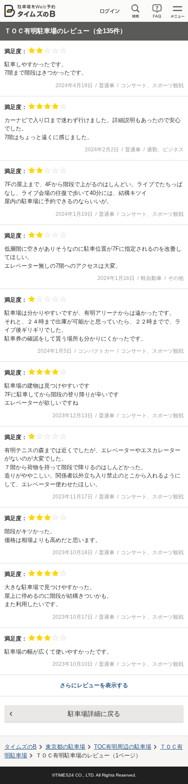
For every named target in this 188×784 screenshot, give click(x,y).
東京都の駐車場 (65, 746)
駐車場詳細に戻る (94, 713)
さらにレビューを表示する (94, 685)
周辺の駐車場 (122, 746)
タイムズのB (20, 746)
